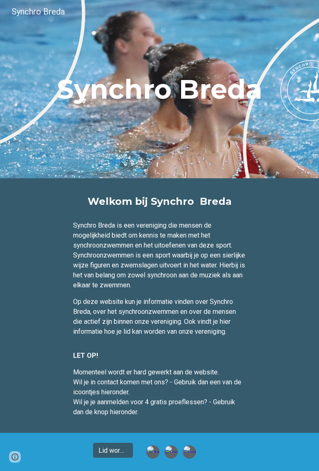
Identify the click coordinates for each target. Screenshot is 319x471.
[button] (15, 457)
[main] (159, 89)
